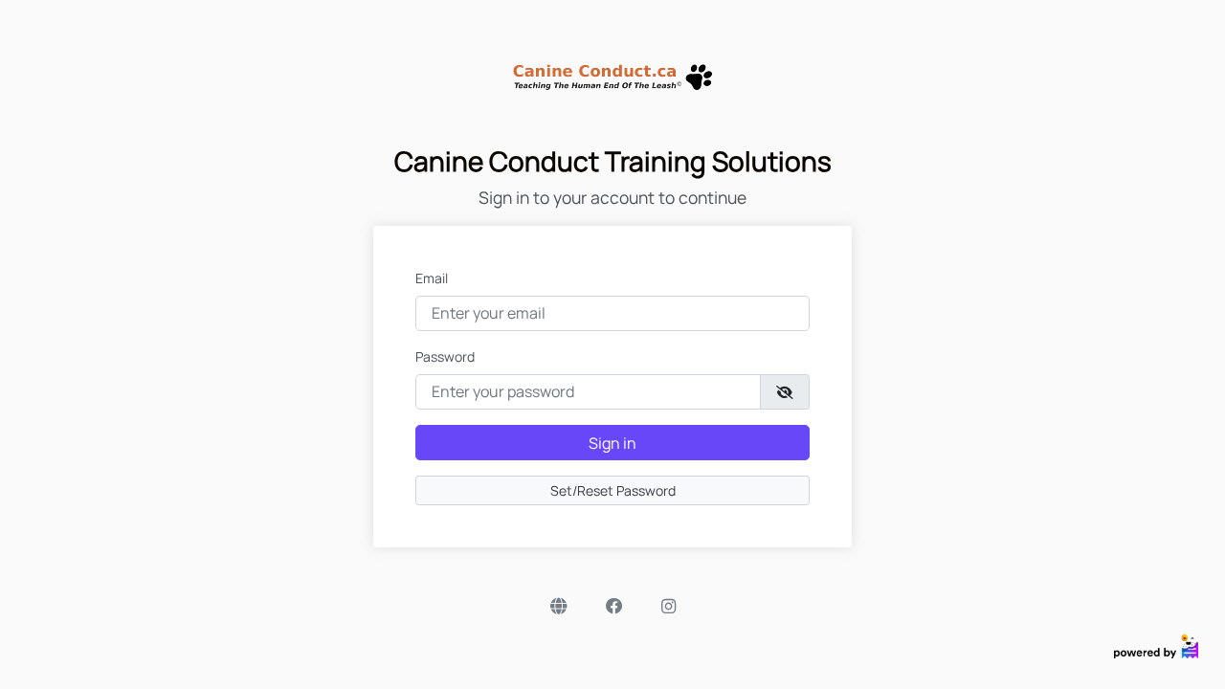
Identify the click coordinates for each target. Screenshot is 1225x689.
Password (445, 356)
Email (431, 278)
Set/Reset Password (613, 490)
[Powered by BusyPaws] (1156, 644)
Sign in (612, 443)
